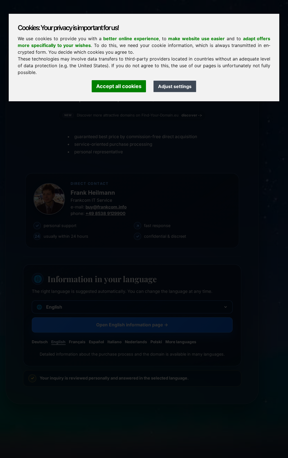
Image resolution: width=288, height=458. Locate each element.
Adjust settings (175, 86)
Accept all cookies (118, 86)
